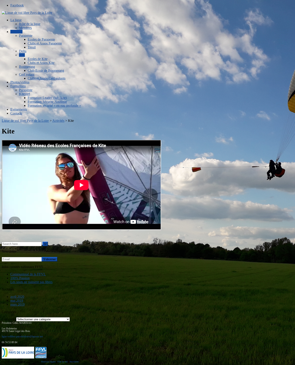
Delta (22, 51)
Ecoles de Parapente (41, 39)
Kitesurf (24, 94)
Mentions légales (48, 361)
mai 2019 (16, 300)
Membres (25, 28)
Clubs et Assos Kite (41, 63)
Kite (22, 55)
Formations (18, 86)
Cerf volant (26, 74)
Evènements (18, 109)
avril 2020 (17, 296)
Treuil (32, 47)
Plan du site (62, 361)
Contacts (16, 113)
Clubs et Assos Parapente (45, 43)
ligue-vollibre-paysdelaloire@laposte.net (22, 336)
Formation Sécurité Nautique (47, 101)
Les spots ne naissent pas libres (31, 282)
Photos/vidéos (19, 82)
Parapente (25, 35)
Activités (16, 31)
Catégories (9, 319)
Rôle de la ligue (29, 24)
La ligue (16, 20)
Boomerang (27, 66)
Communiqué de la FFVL (28, 274)
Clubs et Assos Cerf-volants (46, 78)
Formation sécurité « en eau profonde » (54, 105)
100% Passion (20, 278)
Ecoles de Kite (38, 59)
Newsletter (74, 361)
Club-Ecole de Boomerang (46, 70)
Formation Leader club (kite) (47, 98)
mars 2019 (17, 304)
